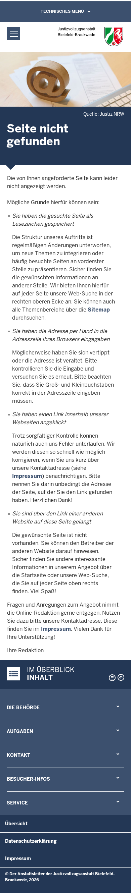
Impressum (27, 476)
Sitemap (99, 309)
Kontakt (18, 755)
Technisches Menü (62, 11)
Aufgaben (20, 731)
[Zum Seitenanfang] (121, 677)
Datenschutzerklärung (31, 841)
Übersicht (16, 824)
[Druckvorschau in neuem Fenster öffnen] (111, 677)
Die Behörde (23, 708)
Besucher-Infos (28, 779)
